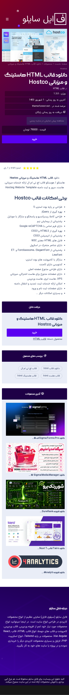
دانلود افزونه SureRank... (52, 511)
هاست (31, 274)
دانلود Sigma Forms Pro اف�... (48, 438)
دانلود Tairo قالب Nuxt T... (51, 548)
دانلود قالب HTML (52, 368)
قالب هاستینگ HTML (26, 376)
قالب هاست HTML (51, 376)
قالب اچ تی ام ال (29, 368)
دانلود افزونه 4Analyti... (53, 572)
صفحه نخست (61, 64)
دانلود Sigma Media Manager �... (47, 475)
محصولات (48, 64)
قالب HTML (58, 88)
